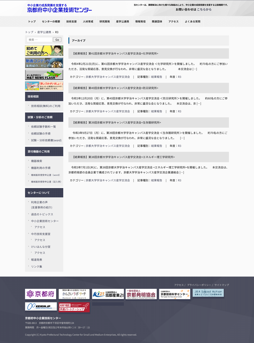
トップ (32, 21)
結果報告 (156, 77)
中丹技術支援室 (40, 234)
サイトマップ (221, 285)
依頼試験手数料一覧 (43, 127)
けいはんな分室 (40, 247)
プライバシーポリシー (199, 285)
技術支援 (71, 21)
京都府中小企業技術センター (43, 16)
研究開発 (105, 21)
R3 (179, 77)
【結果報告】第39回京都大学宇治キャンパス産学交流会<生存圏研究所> (116, 122)
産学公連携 (122, 21)
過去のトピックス (42, 214)
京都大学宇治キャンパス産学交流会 (108, 77)
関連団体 (157, 21)
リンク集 (36, 266)
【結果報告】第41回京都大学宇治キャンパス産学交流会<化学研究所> (115, 53)
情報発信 (140, 21)
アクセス (173, 21)
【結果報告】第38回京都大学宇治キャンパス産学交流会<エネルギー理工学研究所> (123, 157)
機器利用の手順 (40, 168)
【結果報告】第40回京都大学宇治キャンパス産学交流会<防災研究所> (115, 88)
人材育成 (88, 21)
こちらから (204, 9)
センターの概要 (51, 21)
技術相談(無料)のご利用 (45, 106)
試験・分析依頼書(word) (46, 140)
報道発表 (36, 260)
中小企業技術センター (45, 221)
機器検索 (36, 161)
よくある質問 (192, 21)
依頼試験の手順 (40, 133)
